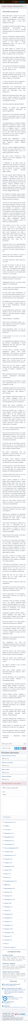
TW (18, 748)
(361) (8, 895)
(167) (9, 906)
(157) (8, 921)
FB (16, 748)
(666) (9, 851)
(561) (8, 910)
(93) (9, 837)
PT (23, 748)
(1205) (9, 932)
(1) (8, 829)
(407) (8, 862)
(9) (7, 826)
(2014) (9, 859)
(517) (8, 936)
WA (20, 748)
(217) (8, 873)
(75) (9, 840)
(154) (9, 925)
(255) (10, 888)
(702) (11, 881)
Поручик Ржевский (6, 776)
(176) (9, 833)
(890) (11, 848)
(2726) (8, 877)
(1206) (9, 929)
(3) (10, 947)
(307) (8, 918)
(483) (7, 884)
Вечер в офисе (5, 769)
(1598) (8, 870)
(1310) (10, 855)
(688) (9, 866)
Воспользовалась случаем (9, 755)
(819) (8, 940)
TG (15, 748)
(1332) (10, 899)
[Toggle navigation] (3, 1)
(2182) (8, 903)
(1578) (10, 822)
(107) (10, 844)
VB (22, 748)
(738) (8, 892)
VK (25, 748)
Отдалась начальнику (7, 762)
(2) (7, 943)
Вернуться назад (6, 748)
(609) (9, 914)
